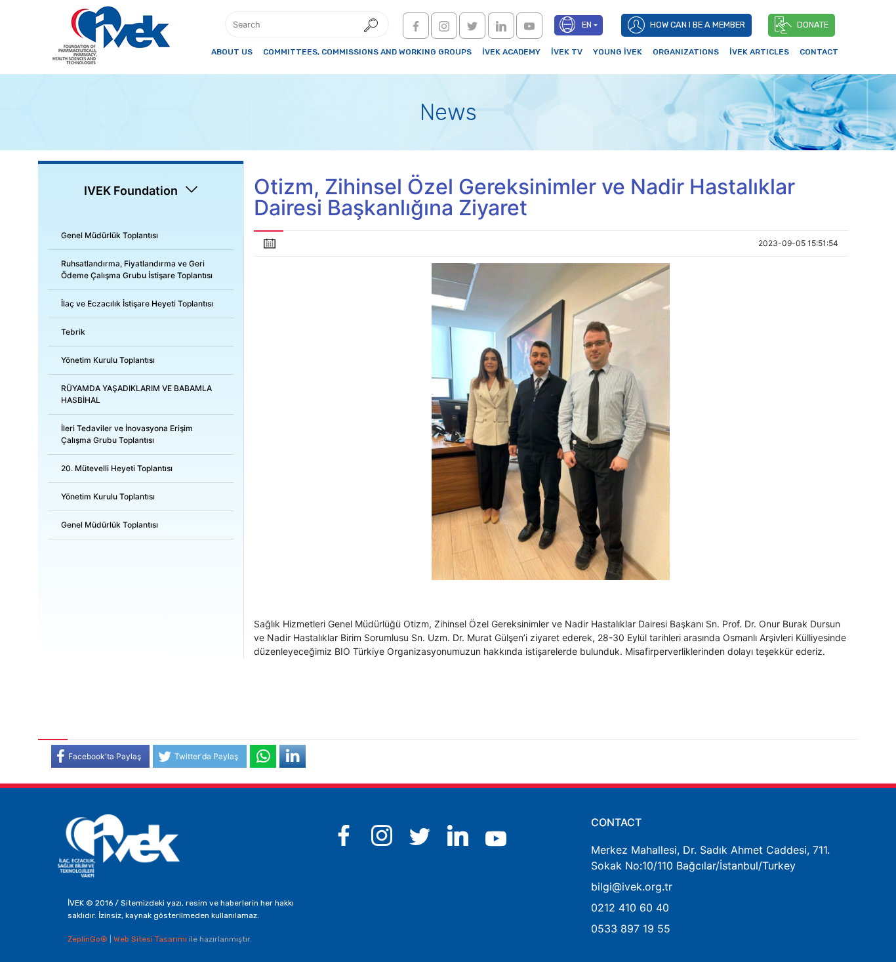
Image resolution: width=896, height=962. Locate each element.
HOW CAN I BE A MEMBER (697, 25)
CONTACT (819, 51)
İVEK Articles (759, 51)
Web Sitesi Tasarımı (151, 939)
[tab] (141, 236)
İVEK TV (566, 51)
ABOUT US (232, 51)
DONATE (812, 25)
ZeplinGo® (89, 939)
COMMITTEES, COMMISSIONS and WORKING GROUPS (367, 51)
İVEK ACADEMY (511, 51)
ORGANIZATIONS (686, 51)
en (587, 25)
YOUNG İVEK (617, 51)
